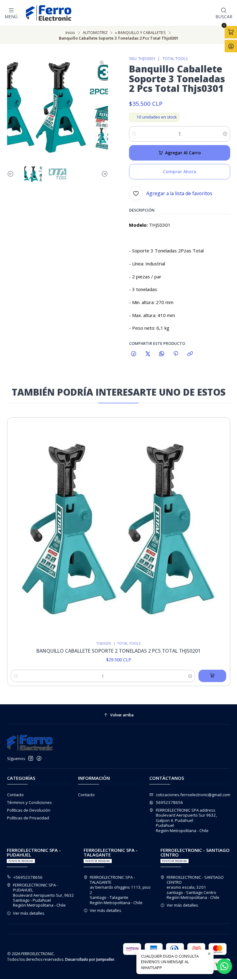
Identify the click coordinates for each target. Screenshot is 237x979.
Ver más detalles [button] (28, 913)
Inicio (70, 33)
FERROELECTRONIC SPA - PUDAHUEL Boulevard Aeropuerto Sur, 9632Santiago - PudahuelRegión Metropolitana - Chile (43, 895)
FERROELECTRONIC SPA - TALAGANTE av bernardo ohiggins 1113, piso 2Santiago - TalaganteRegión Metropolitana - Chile (120, 889)
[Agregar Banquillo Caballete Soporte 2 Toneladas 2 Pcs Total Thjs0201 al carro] (212, 676)
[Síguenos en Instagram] (31, 759)
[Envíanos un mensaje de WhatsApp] (224, 966)
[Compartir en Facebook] (134, 354)
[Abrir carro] (231, 32)
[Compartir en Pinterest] (176, 354)
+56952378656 (28, 877)
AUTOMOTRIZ (95, 33)
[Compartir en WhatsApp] (161, 354)
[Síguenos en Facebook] (39, 759)
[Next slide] (103, 174)
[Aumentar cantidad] (225, 134)
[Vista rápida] (219, 527)
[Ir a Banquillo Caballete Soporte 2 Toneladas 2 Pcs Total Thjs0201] (119, 529)
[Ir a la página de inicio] (48, 13)
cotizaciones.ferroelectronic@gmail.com (193, 794)
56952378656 (169, 802)
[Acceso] (231, 46)
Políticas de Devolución (28, 810)
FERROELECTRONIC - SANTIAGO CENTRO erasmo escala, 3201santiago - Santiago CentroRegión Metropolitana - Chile (195, 887)
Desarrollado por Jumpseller (89, 959)
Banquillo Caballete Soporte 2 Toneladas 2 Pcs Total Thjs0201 (118, 651)
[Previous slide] (11, 174)
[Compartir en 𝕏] (147, 354)
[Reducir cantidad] (134, 134)
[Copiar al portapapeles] (190, 354)
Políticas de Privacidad (28, 818)
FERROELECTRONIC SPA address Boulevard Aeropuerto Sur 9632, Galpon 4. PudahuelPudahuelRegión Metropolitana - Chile (186, 820)
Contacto (15, 794)
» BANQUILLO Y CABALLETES (140, 33)
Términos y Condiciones (29, 802)
